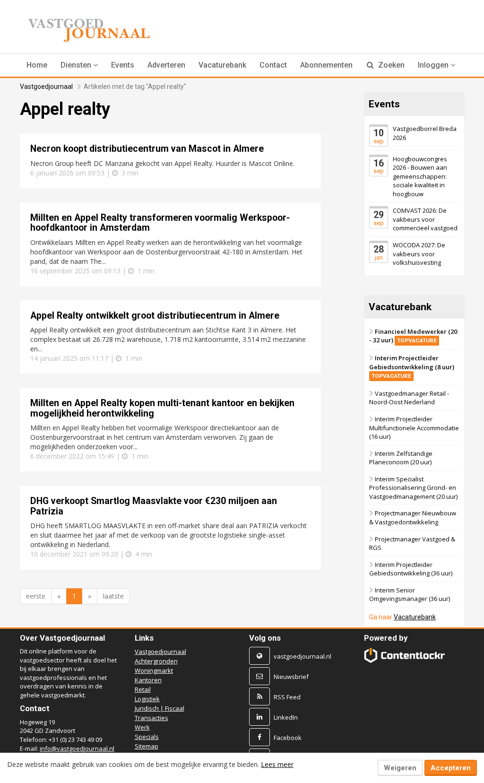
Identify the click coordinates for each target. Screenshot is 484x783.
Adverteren (166, 65)
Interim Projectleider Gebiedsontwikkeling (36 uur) (410, 569)
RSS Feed (287, 697)
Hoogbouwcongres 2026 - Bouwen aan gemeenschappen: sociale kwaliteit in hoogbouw (420, 176)
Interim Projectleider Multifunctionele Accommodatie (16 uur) (414, 428)
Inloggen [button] (434, 65)
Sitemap (146, 746)
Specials (147, 736)
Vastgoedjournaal (46, 86)
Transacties (151, 717)
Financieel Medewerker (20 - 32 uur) (413, 336)
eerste (35, 596)
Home (36, 65)
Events (122, 65)
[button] (79, 65)
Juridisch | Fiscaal (159, 708)
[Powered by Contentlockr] (404, 655)
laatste (113, 596)
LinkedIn (286, 717)
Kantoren (148, 680)
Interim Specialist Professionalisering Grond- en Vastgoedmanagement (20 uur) (413, 488)
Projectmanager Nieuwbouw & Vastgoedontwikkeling (412, 518)
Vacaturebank (222, 65)
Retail (143, 689)
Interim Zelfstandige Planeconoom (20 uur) (400, 458)
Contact (273, 65)
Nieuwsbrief (291, 676)
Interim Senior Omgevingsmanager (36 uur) (409, 594)
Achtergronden (156, 661)
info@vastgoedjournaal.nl (77, 748)
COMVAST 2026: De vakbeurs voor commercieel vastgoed (425, 220)
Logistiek (147, 699)
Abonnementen (326, 65)
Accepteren (451, 768)
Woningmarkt (154, 670)
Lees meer (277, 764)
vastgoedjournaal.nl (302, 656)
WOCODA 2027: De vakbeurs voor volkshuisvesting (419, 254)
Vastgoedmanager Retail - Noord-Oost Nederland (409, 398)
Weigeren (400, 768)
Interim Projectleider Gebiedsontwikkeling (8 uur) (411, 366)
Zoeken (390, 65)
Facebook (288, 737)
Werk (142, 727)
